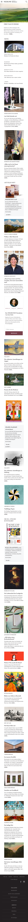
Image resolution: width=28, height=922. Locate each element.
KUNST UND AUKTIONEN (14, 893)
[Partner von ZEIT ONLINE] (15, 1)
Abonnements (14, 900)
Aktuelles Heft (9, 183)
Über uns (5, 876)
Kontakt (10, 876)
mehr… (11, 34)
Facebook (20, 881)
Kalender (14, 907)
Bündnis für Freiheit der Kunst (11, 56)
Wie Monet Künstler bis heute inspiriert (13, 71)
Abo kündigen (14, 917)
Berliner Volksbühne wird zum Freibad (13, 83)
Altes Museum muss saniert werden (12, 77)
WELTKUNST (14, 890)
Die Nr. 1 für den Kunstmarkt (10, 520)
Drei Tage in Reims (11, 24)
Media (14, 914)
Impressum (16, 876)
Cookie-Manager (14, 879)
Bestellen (14, 333)
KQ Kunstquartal (14, 897)
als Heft (7, 446)
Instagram (24, 881)
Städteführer (14, 911)
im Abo (7, 444)
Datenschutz (22, 876)
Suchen (26, 1)
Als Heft (8, 214)
